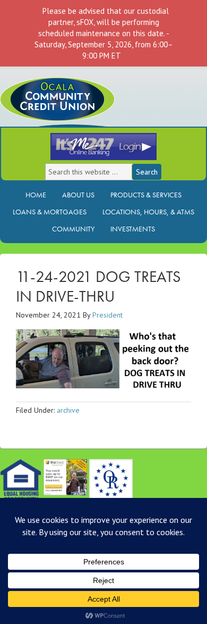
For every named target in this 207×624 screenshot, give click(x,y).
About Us (75, 194)
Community (73, 229)
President (107, 315)
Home (35, 194)
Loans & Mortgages (47, 212)
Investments (130, 229)
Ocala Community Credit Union (93, 107)
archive (68, 410)
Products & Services (143, 194)
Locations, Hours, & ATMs (145, 212)
